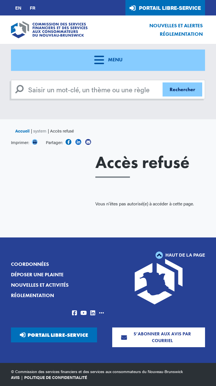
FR (32, 8)
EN (18, 8)
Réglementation (181, 34)
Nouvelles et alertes (176, 25)
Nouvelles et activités (40, 285)
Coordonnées (30, 264)
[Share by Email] (88, 141)
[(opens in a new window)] (68, 141)
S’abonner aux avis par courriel (162, 337)
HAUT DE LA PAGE (184, 255)
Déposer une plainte (37, 274)
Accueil (22, 131)
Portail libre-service (170, 7)
